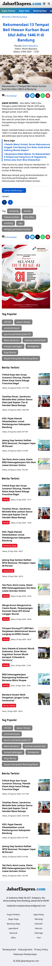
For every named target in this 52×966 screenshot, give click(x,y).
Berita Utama (9, 705)
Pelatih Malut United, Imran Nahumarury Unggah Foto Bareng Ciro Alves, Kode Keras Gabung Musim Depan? (27, 147)
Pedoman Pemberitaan (25, 954)
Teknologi (38, 919)
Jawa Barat (13, 928)
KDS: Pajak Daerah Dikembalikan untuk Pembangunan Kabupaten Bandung (16, 423)
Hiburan (38, 928)
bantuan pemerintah (35, 340)
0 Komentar (11, 95)
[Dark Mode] (44, 4)
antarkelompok (12, 328)
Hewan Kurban (11, 217)
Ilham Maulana (30, 45)
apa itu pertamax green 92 (17, 334)
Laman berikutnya (13, 190)
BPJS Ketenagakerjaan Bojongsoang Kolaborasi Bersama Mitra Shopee (15, 677)
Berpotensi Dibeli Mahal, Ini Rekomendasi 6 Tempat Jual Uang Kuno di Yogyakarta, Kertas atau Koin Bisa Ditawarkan (27, 157)
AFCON (7, 322)
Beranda (6, 16)
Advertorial (8, 571)
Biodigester (33, 346)
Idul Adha (29, 217)
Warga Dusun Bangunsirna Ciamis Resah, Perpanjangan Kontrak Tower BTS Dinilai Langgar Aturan (17, 609)
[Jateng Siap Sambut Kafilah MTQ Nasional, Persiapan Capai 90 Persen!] (44, 445)
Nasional (13, 933)
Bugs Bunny (10, 352)
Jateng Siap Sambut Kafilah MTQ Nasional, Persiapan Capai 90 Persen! (19, 443)
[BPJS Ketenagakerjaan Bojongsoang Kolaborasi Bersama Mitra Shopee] (44, 679)
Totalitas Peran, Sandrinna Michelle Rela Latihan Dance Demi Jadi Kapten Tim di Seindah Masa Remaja (17, 401)
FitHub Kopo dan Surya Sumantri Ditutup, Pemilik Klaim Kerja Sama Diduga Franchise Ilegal (16, 379)
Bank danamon (11, 340)
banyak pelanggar (13, 346)
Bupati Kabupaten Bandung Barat (21, 358)
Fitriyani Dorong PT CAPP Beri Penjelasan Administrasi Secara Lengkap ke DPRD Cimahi (19, 631)
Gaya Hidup (38, 914)
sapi (20, 223)
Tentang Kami (9, 949)
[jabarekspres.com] (22, 4)
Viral (39, 937)
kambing (8, 223)
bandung (13, 211)
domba (27, 211)
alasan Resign (23, 322)
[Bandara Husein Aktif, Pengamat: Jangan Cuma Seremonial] (44, 699)
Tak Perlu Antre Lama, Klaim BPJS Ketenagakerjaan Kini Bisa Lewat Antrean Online (19, 462)
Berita (6, 499)
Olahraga (38, 933)
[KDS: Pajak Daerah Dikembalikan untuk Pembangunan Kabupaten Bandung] (44, 423)
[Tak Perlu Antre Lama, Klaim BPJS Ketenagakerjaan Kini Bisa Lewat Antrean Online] (44, 464)
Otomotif (39, 923)
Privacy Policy (41, 949)
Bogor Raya (24, 11)
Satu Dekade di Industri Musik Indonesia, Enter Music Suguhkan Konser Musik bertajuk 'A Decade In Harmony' (18, 654)
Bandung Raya (39, 11)
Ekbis (13, 937)
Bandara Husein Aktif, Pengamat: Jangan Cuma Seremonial (15, 697)
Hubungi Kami (25, 949)
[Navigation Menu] (48, 4)
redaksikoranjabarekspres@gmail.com (26, 905)
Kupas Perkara (8, 11)
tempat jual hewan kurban (17, 229)
